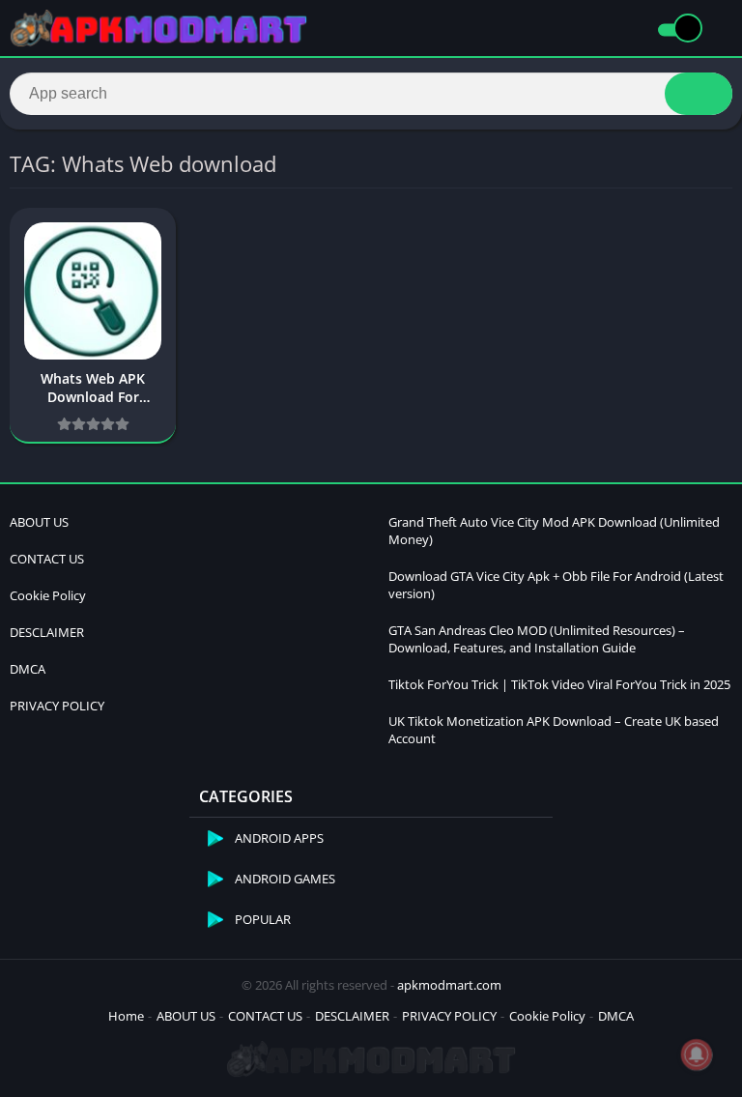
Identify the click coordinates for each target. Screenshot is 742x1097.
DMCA (27, 669)
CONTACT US (47, 558)
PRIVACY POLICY (57, 705)
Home (126, 1016)
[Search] (698, 93)
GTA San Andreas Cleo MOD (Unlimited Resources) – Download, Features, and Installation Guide (536, 638)
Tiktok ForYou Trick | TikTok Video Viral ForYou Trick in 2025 (559, 684)
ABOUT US (39, 522)
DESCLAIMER (47, 632)
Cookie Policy (48, 595)
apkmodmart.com (449, 985)
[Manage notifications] (696, 1054)
